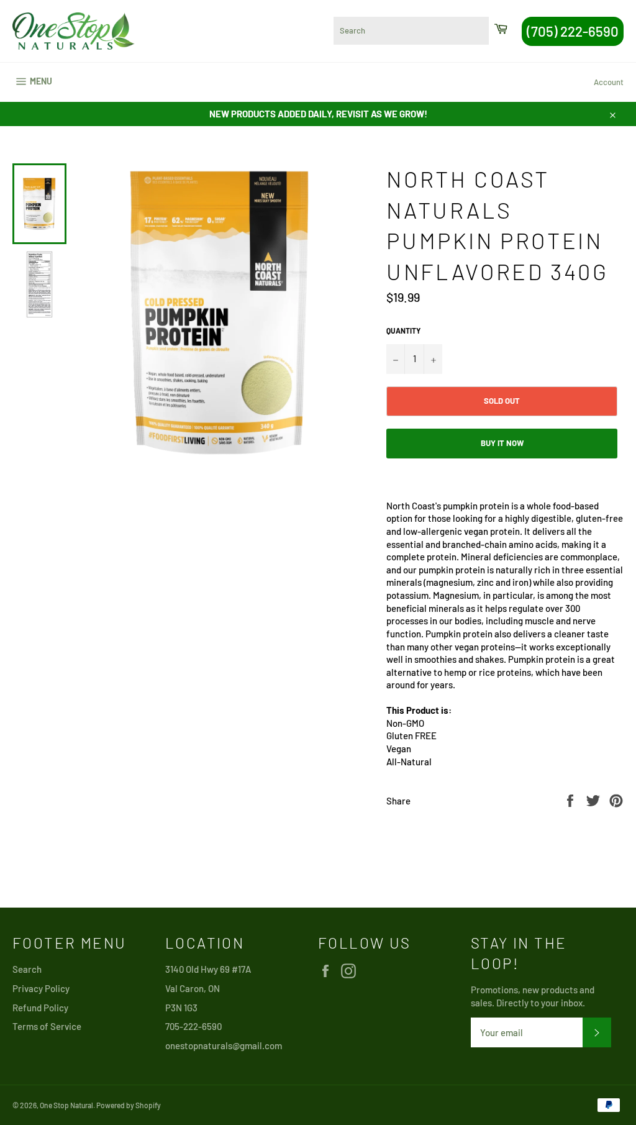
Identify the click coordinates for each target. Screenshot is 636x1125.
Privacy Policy (41, 988)
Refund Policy (40, 1007)
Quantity (403, 330)
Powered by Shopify (128, 1105)
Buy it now (502, 443)
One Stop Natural (66, 1105)
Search (27, 969)
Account (609, 82)
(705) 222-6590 (573, 31)
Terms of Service (46, 1026)
